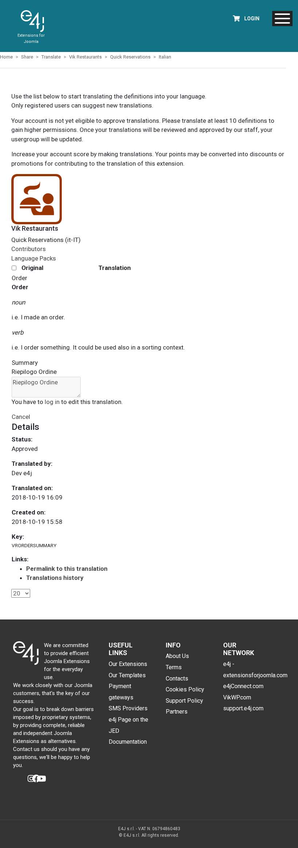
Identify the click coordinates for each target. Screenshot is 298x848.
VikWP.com (237, 697)
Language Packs (33, 258)
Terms (174, 667)
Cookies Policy (185, 689)
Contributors (28, 249)
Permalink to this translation (67, 568)
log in (52, 401)
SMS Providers (128, 708)
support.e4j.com (243, 708)
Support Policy (184, 700)
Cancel (21, 416)
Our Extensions (128, 664)
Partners (177, 711)
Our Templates (127, 675)
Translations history (55, 577)
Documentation (128, 741)
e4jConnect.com (243, 686)
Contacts (177, 678)
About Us (177, 656)
